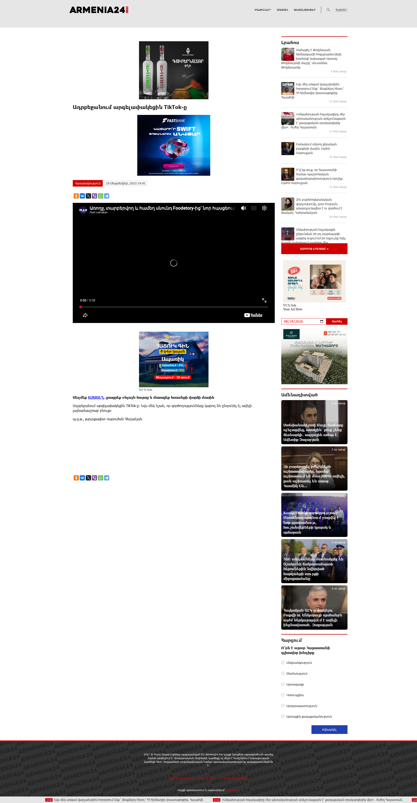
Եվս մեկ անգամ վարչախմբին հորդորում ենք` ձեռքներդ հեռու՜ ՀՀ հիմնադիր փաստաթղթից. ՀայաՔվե (95, 799)
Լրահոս (290, 42)
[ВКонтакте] (82, 196)
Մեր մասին (206, 778)
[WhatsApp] (100, 196)
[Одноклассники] (76, 196)
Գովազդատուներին (234, 778)
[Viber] (94, 196)
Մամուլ (282, 9)
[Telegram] (106, 196)
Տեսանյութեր (305, 9)
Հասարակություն (88, 183)
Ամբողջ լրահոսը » (314, 248)
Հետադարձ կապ (181, 778)
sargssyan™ (233, 789)
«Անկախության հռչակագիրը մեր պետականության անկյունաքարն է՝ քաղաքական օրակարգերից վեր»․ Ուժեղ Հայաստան (278, 799)
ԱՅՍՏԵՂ (96, 397)
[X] (88, 196)
